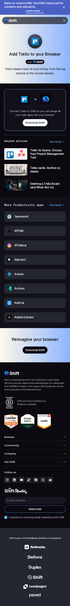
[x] (43, 480)
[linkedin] (14, 480)
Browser (9, 437)
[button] (63, 20)
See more (55, 141)
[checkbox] (5, 517)
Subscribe (35, 509)
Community (11, 445)
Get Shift (9, 462)
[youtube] (21, 480)
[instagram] (7, 480)
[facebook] (36, 480)
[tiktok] (29, 480)
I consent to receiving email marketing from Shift (36, 517)
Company (10, 453)
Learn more (33, 10)
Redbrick (33, 538)
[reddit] (50, 480)
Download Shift (35, 122)
